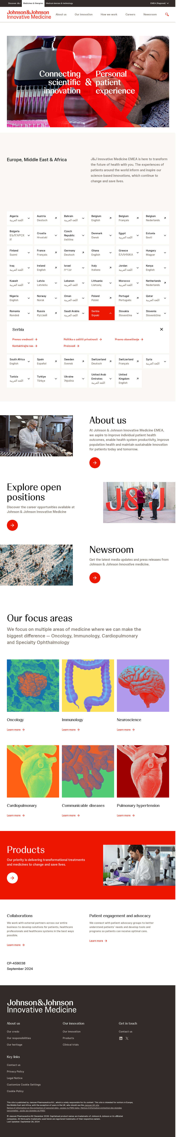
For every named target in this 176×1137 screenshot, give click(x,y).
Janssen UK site (91, 1105)
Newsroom (150, 14)
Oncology (15, 719)
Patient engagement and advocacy (120, 915)
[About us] (36, 435)
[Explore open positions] (139, 502)
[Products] (139, 865)
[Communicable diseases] (88, 771)
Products (26, 850)
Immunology (72, 719)
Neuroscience (129, 719)
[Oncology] (33, 685)
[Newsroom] (36, 565)
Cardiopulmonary (22, 805)
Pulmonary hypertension (138, 805)
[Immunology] (88, 685)
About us (107, 420)
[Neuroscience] (143, 685)
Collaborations (19, 915)
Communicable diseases (83, 805)
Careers (130, 14)
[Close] (162, 329)
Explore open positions (34, 492)
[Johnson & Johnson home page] (29, 14)
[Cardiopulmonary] (33, 771)
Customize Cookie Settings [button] (24, 1084)
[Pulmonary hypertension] (143, 771)
